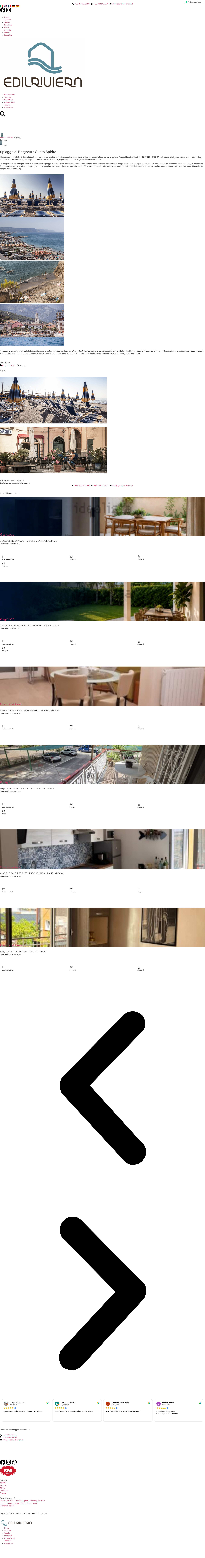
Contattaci (8, 100)
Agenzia (7, 20)
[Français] (9, 6)
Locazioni (8, 25)
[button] (102, 1088)
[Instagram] (8, 10)
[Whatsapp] (14, 1462)
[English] (5, 6)
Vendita (7, 22)
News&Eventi (9, 95)
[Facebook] (2, 10)
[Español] (17, 6)
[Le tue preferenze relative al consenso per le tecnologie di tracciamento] (193, 2)
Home (6, 17)
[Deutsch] (13, 6)
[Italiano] (1, 6)
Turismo (7, 97)
